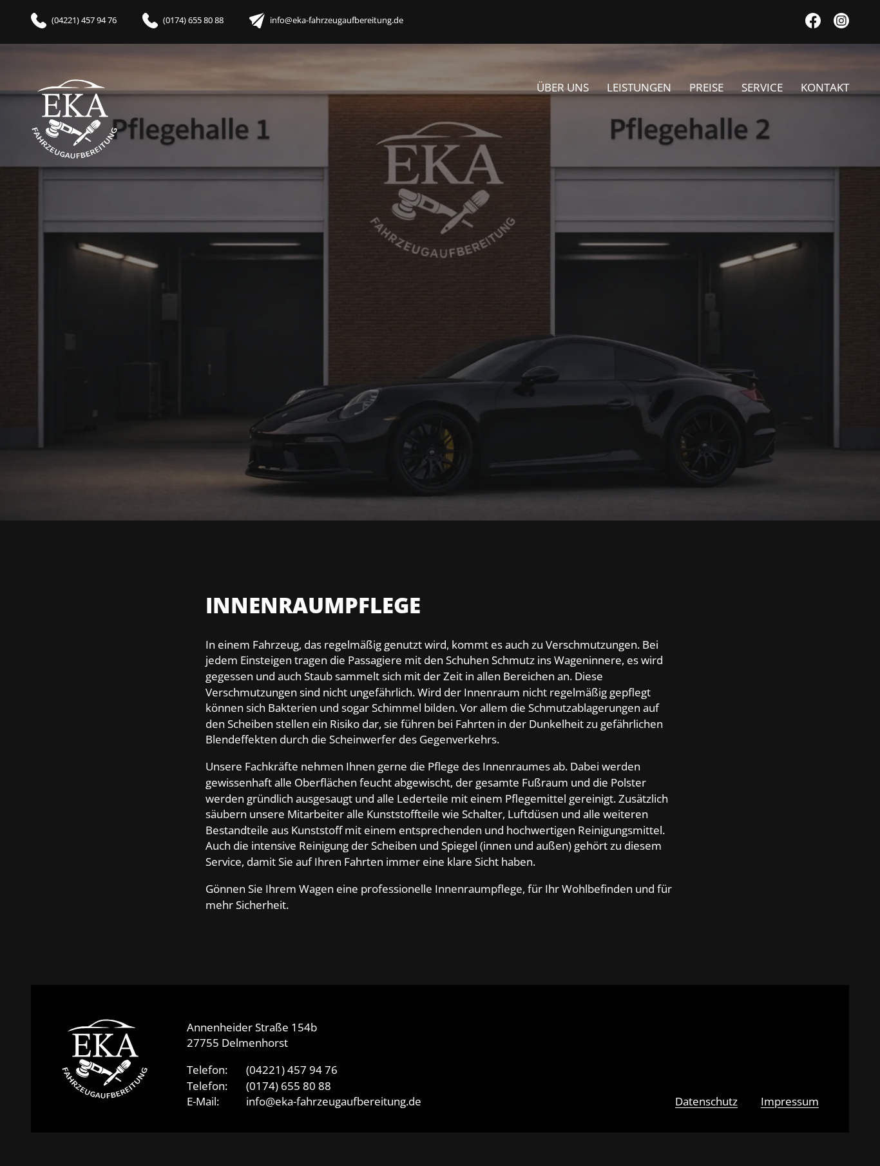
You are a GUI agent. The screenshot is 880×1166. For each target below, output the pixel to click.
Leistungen (639, 87)
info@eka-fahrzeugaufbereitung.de (333, 1101)
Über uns (563, 87)
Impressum (790, 1101)
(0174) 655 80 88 (288, 1085)
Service (762, 87)
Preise (706, 87)
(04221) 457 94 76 (292, 1069)
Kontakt (825, 87)
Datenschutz (706, 1101)
